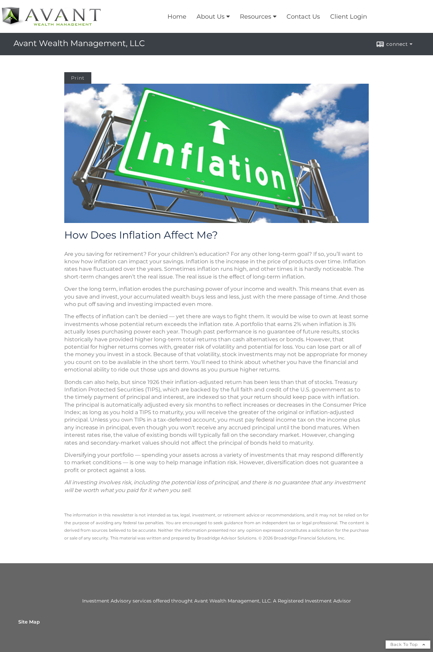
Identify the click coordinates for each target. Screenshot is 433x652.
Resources (255, 16)
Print (78, 78)
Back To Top (404, 644)
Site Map (29, 622)
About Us (211, 16)
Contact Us (303, 16)
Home (176, 16)
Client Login (348, 16)
